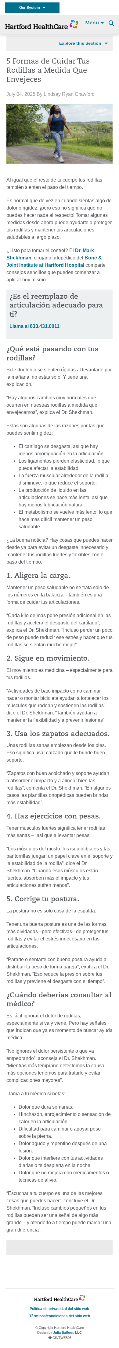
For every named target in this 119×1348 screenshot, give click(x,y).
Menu (93, 23)
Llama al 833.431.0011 (34, 326)
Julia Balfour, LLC (67, 1332)
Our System (31, 7)
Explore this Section (80, 43)
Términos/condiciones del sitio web (59, 1316)
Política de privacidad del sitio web (59, 1309)
